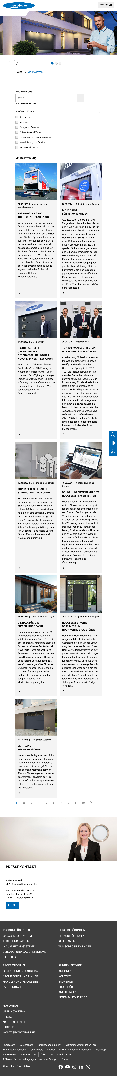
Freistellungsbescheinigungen (75, 1049)
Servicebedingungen (61, 1054)
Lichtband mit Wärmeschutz (30, 748)
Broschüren (67, 987)
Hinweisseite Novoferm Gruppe (19, 1054)
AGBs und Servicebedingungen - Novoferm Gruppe (30, 1059)
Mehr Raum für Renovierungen (75, 212)
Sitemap (66, 1059)
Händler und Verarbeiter (21, 981)
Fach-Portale (12, 987)
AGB (43, 1054)
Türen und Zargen (16, 941)
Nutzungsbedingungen (49, 1045)
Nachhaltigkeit (14, 1022)
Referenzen (66, 941)
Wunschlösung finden (74, 946)
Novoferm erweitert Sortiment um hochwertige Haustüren (78, 626)
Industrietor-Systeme (19, 946)
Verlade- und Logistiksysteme (24, 951)
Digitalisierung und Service (32, 142)
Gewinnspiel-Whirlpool (43, 1049)
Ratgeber (9, 957)
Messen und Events (28, 147)
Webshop (101, 1049)
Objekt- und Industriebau (21, 971)
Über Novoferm (14, 1011)
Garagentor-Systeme (29, 127)
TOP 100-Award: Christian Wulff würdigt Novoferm (79, 350)
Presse (7, 1016)
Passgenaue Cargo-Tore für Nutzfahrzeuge (34, 215)
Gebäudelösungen (71, 936)
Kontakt (64, 976)
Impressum (9, 1045)
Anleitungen (67, 992)
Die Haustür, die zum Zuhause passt (30, 624)
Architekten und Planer (20, 976)
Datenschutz (26, 1045)
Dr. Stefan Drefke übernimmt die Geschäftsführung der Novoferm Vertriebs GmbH (35, 353)
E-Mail (12, 905)
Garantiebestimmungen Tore (81, 1045)
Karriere (9, 1027)
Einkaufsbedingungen (14, 1049)
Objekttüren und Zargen (30, 132)
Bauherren (66, 981)
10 (83, 803)
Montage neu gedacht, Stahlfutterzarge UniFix (34, 491)
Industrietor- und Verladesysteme (35, 137)
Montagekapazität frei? (20, 1032)
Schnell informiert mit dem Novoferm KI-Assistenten (80, 494)
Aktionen (23, 122)
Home (18, 72)
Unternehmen (25, 117)
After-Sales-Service (72, 997)
